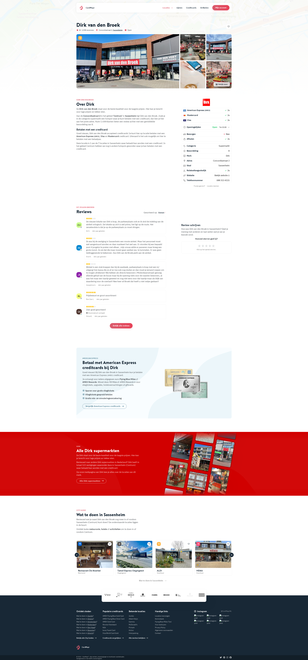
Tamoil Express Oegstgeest (130, 570)
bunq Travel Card (109, 630)
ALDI (159, 570)
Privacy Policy (160, 627)
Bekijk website (221, 175)
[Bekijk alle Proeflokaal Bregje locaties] (114, 595)
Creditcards (191, 8)
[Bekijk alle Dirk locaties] (206, 102)
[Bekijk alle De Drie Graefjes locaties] (161, 595)
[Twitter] (221, 658)
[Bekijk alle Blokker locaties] (184, 595)
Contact (158, 633)
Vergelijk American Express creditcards (103, 406)
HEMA (199, 570)
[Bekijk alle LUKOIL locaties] (137, 595)
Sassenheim (117, 30)
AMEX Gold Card (109, 622)
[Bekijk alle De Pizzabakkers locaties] (196, 595)
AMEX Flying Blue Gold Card (113, 616)
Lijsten (179, 8)
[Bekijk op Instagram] (200, 616)
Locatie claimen (213, 186)
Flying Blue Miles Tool (163, 622)
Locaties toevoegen (162, 616)
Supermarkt (224, 146)
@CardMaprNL (226, 611)
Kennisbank (159, 619)
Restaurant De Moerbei (89, 570)
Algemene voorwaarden (164, 630)
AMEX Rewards (89, 382)
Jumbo (131, 616)
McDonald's (133, 625)
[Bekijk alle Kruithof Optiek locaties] (173, 595)
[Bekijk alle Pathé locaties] (102, 595)
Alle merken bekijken (137, 638)
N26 (104, 627)
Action (131, 630)
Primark (132, 627)
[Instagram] (227, 658)
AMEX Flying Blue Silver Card (113, 619)
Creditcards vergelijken (112, 638)
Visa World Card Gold (111, 633)
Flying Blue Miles (127, 379)
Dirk (228, 155)
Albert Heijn (133, 619)
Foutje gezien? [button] (199, 186)
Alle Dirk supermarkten (90, 481)
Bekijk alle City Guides (85, 638)
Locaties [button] (166, 8)
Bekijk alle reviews (121, 325)
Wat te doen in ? (85, 616)
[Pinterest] (224, 658)
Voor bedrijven (160, 625)
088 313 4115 (223, 180)
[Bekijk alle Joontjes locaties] (149, 595)
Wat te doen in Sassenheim (151, 580)
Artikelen (204, 8)
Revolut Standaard (109, 625)
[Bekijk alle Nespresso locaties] (125, 595)
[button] (220, 7)
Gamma (132, 622)
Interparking (133, 633)
